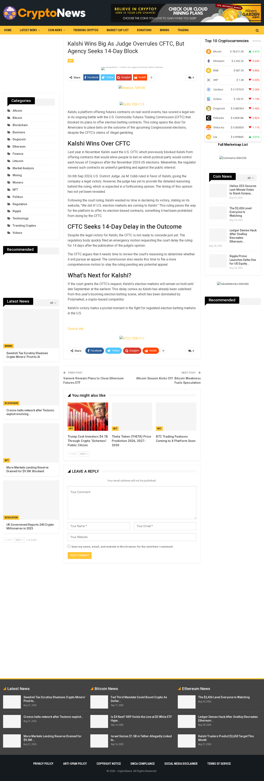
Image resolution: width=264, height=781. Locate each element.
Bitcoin (17, 118)
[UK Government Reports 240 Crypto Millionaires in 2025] (31, 500)
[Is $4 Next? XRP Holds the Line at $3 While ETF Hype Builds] (99, 721)
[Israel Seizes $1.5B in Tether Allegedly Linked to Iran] (99, 741)
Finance (18, 153)
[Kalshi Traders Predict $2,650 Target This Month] (187, 741)
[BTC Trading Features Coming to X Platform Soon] (176, 416)
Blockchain (20, 125)
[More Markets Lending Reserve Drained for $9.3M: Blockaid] (31, 443)
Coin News (55, 30)
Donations (144, 30)
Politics (18, 197)
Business (19, 132)
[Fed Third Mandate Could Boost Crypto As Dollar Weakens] (99, 702)
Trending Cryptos (85, 30)
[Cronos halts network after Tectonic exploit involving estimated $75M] (31, 385)
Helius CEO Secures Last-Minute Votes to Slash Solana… (243, 189)
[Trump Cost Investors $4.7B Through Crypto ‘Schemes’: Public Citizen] (88, 416)
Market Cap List (118, 30)
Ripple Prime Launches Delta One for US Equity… (243, 259)
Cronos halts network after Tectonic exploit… (53, 716)
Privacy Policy (43, 763)
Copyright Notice (109, 763)
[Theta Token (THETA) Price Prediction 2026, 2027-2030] (132, 416)
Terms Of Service (219, 763)
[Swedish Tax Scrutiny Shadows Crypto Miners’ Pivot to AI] (31, 328)
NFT (70, 60)
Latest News (28, 30)
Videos (17, 232)
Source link (76, 329)
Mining (164, 30)
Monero (18, 182)
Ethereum (19, 146)
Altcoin (17, 110)
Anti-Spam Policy (75, 763)
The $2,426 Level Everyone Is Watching (241, 212)
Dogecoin (19, 139)
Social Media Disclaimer (181, 763)
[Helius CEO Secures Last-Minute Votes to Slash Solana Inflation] (218, 190)
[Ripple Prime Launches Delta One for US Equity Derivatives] (218, 260)
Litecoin (18, 161)
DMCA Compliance (143, 763)
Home (8, 30)
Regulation (20, 204)
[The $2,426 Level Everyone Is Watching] (218, 213)
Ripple (17, 211)
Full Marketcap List (233, 145)
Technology (20, 218)
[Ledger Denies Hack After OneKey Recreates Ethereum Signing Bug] (218, 235)
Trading (183, 30)
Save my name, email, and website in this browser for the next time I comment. (122, 546)
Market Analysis (23, 168)
